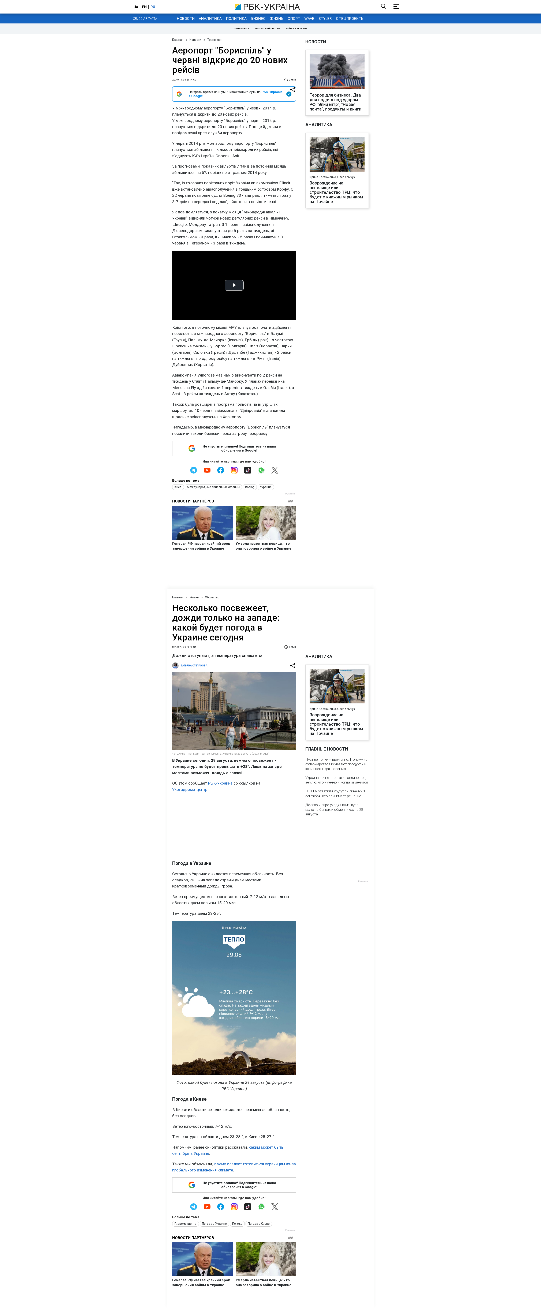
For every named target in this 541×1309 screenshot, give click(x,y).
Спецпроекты (350, 18)
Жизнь (276, 18)
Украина (266, 487)
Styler (325, 18)
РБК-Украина (220, 783)
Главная (177, 39)
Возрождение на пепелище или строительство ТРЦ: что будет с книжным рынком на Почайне (336, 192)
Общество (212, 597)
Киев (178, 487)
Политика (236, 18)
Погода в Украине (214, 1223)
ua (136, 7)
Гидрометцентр (186, 1223)
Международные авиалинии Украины (213, 487)
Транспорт (214, 39)
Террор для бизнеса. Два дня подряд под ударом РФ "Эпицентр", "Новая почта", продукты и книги (335, 102)
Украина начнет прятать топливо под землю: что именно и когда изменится (336, 779)
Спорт (294, 18)
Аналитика (210, 18)
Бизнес (258, 18)
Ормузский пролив (267, 28)
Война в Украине (296, 28)
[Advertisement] (234, 826)
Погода (237, 1223)
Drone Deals (242, 28)
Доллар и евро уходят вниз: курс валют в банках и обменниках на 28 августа (334, 809)
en (144, 7)
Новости (186, 18)
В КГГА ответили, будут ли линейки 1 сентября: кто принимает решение (335, 793)
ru (152, 7)
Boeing (249, 487)
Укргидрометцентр (190, 789)
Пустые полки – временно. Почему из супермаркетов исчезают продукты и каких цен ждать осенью (336, 764)
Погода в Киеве (259, 1223)
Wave (309, 18)
